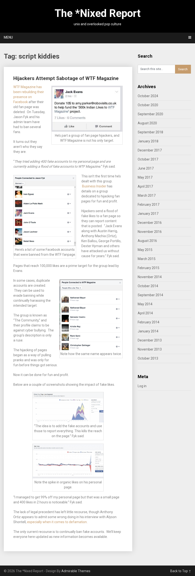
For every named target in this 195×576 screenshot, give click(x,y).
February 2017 (148, 204)
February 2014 (148, 322)
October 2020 (148, 105)
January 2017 (148, 213)
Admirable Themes (75, 571)
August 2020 (147, 123)
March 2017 (147, 195)
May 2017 (145, 177)
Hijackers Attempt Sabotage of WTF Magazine (66, 78)
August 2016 (147, 241)
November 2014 (150, 277)
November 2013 (150, 349)
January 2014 (148, 331)
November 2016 (150, 232)
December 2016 (150, 223)
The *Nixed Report (98, 13)
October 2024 (148, 96)
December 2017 (150, 150)
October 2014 (148, 286)
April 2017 (145, 186)
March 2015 (147, 259)
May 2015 (145, 250)
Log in (142, 386)
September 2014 (150, 295)
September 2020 (150, 114)
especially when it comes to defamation (57, 522)
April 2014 (145, 313)
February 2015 (148, 268)
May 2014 (145, 304)
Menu (8, 37)
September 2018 (150, 132)
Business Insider (94, 186)
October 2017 (148, 159)
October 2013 (148, 358)
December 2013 (150, 340)
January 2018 (148, 141)
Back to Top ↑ (180, 571)
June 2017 (146, 168)
